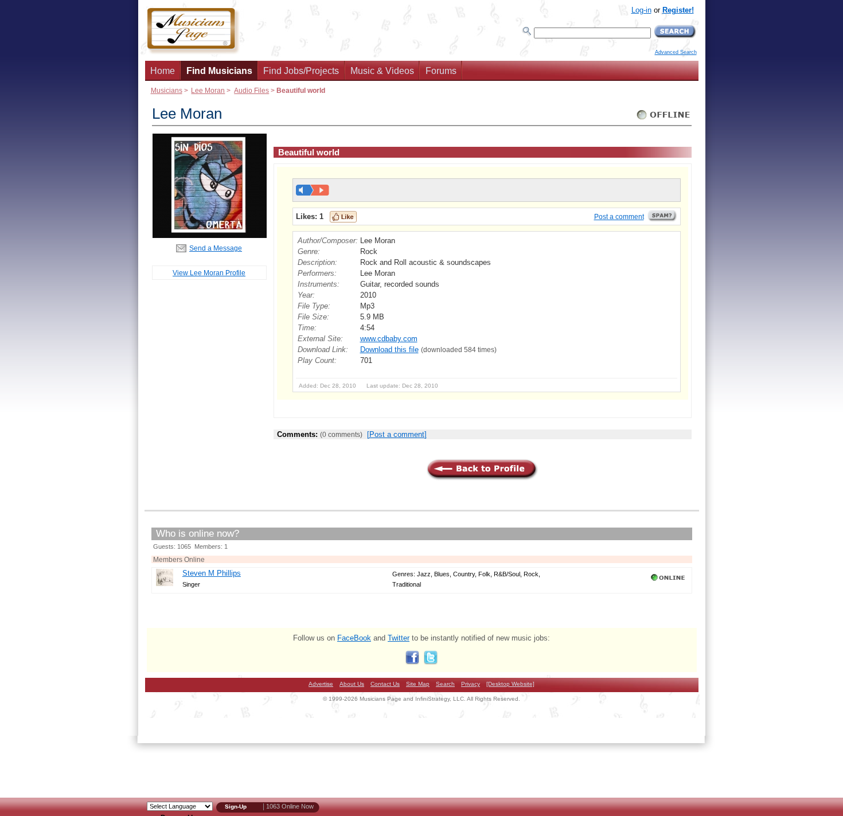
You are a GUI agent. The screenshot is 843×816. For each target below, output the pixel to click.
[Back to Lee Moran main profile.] (209, 235)
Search (445, 684)
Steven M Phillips (211, 573)
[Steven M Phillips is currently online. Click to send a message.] (669, 580)
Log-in (641, 10)
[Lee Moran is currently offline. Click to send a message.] (664, 119)
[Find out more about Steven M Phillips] (164, 583)
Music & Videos (382, 71)
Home (162, 71)
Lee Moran (208, 90)
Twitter (398, 638)
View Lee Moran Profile (209, 272)
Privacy (470, 684)
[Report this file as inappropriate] (662, 219)
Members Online (179, 559)
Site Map (418, 684)
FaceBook (354, 638)
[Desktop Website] (510, 684)
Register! (678, 10)
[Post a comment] (397, 434)
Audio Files (251, 90)
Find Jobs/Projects (301, 71)
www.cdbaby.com (388, 338)
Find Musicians (219, 71)
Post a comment (619, 216)
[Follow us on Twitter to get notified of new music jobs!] (431, 662)
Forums (441, 71)
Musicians (166, 90)
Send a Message (215, 248)
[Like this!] (343, 217)
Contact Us (385, 684)
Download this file (389, 349)
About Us (351, 684)
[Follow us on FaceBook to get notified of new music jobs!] (412, 662)
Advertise (321, 684)
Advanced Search (676, 52)
